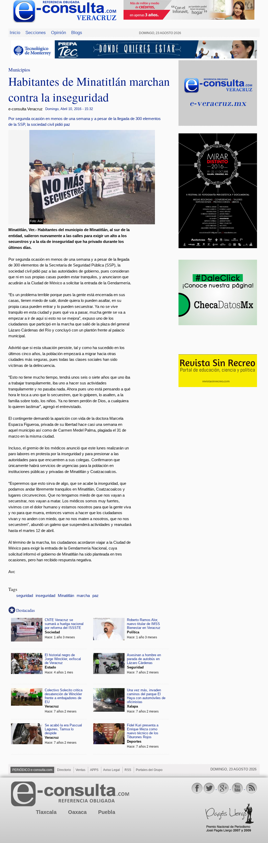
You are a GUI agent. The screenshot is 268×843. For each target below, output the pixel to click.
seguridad (24, 596)
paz (95, 596)
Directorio (64, 770)
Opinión (58, 32)
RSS (128, 770)
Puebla (106, 812)
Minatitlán (66, 596)
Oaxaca (77, 812)
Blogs (76, 32)
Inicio (15, 32)
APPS (94, 770)
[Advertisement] (155, 311)
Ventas (80, 770)
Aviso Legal (111, 770)
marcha (83, 596)
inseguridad (45, 596)
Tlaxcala (46, 812)
